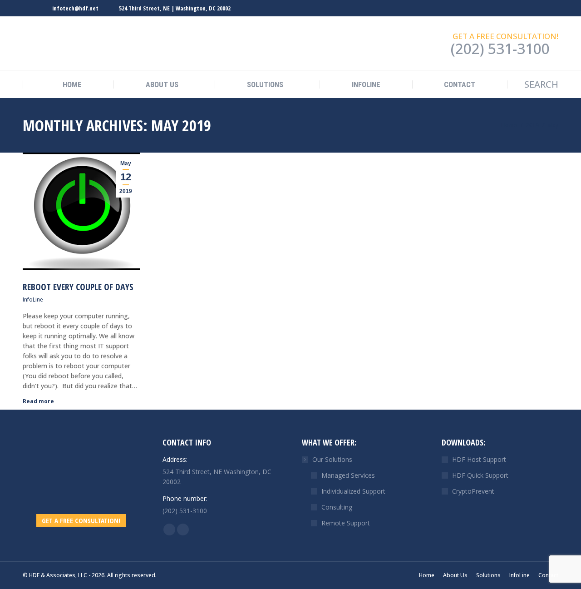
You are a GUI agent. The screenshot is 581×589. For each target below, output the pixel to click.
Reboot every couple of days (78, 287)
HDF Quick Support (480, 475)
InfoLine (33, 299)
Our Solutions (332, 459)
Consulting (336, 507)
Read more (38, 401)
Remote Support (345, 523)
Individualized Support (353, 491)
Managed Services (348, 475)
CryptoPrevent (473, 491)
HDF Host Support (479, 459)
